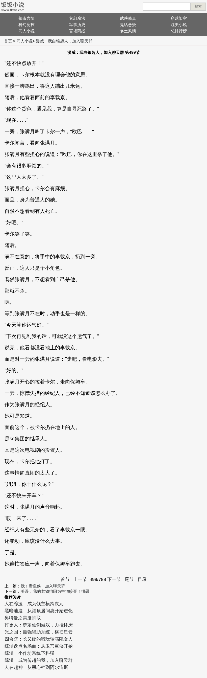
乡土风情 (128, 31)
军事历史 (77, 24)
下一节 (114, 579)
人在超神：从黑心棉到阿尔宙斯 (36, 667)
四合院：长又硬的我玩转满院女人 (39, 639)
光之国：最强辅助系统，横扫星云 (39, 632)
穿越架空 (179, 18)
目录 (142, 579)
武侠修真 (128, 18)
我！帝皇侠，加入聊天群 (43, 586)
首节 (65, 579)
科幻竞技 (26, 24)
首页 (8, 41)
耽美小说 (179, 24)
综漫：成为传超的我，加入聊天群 (39, 660)
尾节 (129, 579)
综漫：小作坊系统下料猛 (30, 653)
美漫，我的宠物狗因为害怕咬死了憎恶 (55, 591)
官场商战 (77, 31)
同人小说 (26, 31)
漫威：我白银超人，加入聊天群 (64, 41)
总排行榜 (179, 31)
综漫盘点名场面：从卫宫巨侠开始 (39, 646)
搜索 (198, 6)
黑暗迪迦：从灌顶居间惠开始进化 (39, 610)
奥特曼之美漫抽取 (23, 617)
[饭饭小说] (12, 7)
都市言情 (26, 18)
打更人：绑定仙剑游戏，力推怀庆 (39, 624)
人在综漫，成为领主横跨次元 (34, 603)
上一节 (80, 579)
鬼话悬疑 (128, 24)
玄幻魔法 (77, 18)
